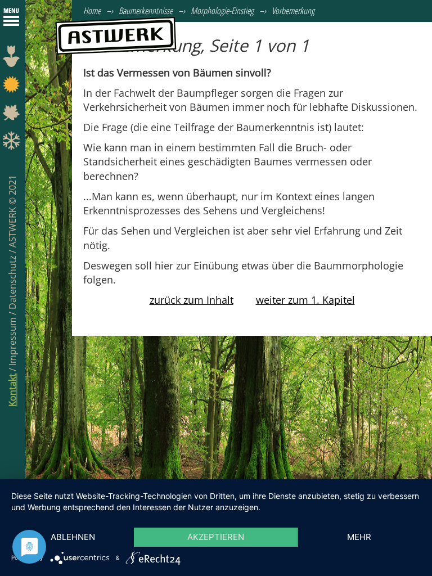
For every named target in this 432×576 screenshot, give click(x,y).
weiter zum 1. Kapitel (305, 300)
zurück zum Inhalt (191, 300)
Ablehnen (73, 537)
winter (12, 143)
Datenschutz (12, 281)
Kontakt (12, 390)
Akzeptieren (215, 537)
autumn (12, 115)
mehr (359, 537)
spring (12, 59)
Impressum (12, 340)
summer (12, 87)
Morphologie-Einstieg (222, 10)
